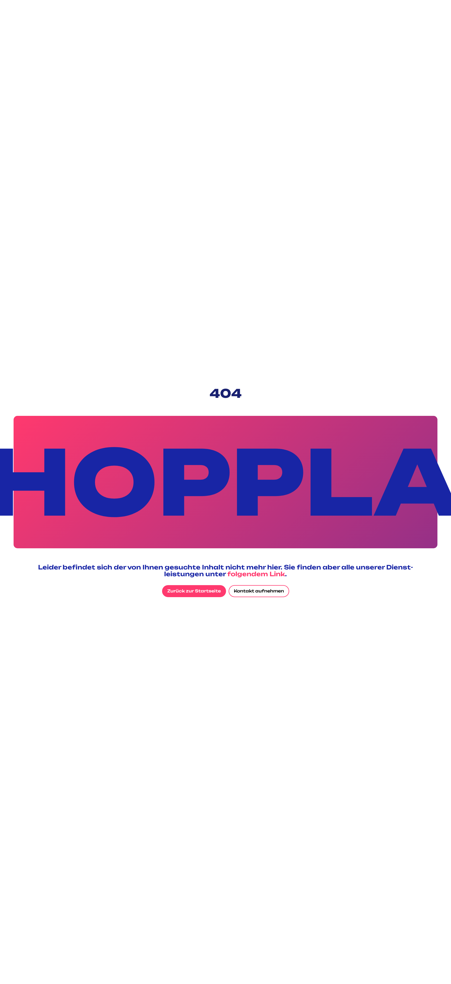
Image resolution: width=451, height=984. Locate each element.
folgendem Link (256, 574)
